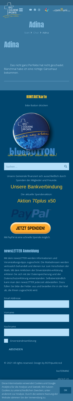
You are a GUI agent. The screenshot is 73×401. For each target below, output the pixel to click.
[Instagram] (39, 10)
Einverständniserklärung (23, 340)
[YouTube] (31, 10)
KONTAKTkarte (36, 96)
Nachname (10, 326)
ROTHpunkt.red (53, 362)
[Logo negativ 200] (12, 10)
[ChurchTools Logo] (47, 10)
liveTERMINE (62, 370)
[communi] (61, 10)
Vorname (9, 312)
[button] (21, 10)
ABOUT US (63, 379)
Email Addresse (12, 298)
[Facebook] (35, 10)
